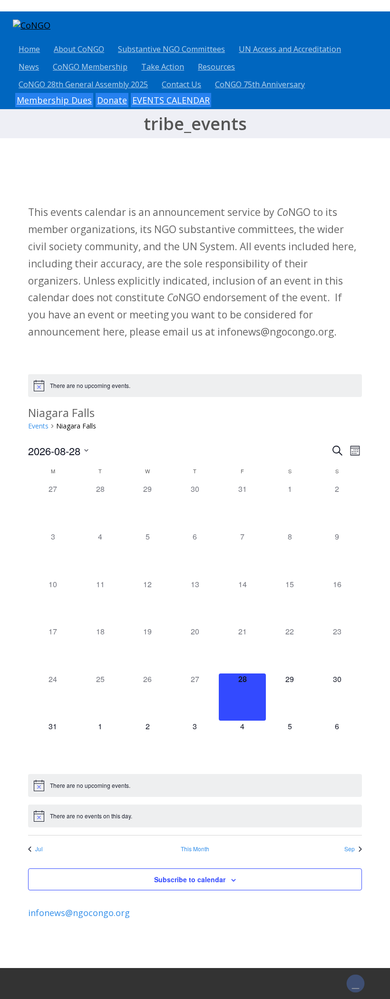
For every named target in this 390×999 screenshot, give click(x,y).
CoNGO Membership (90, 66)
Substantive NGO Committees (171, 49)
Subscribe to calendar (189, 879)
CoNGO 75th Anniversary (260, 84)
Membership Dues (54, 100)
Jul (39, 849)
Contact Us (181, 84)
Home (29, 49)
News (29, 66)
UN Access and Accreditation (290, 49)
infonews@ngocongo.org (79, 912)
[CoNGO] (31, 25)
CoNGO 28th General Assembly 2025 (83, 84)
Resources (216, 66)
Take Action (162, 66)
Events (38, 425)
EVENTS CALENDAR (171, 100)
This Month (195, 849)
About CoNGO (79, 49)
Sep (349, 849)
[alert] (194, 385)
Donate (112, 100)
